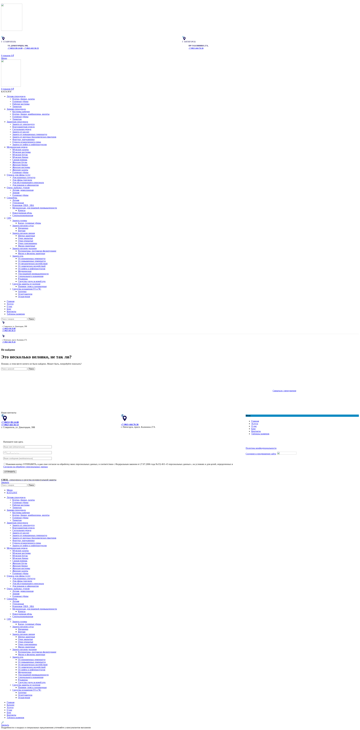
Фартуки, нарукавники (23, 139)
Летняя (15, 200)
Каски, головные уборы (29, 223)
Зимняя (15, 192)
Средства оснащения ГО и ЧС (26, 289)
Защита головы (19, 220)
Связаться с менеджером (284, 390)
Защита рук (17, 256)
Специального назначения (30, 276)
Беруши (21, 230)
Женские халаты (20, 170)
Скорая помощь (19, 159)
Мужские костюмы (21, 152)
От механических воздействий (33, 263)
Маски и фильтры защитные (31, 253)
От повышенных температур (32, 261)
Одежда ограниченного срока (26, 142)
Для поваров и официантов (25, 185)
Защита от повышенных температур (29, 134)
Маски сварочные (26, 246)
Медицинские (25, 271)
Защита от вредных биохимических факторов (34, 137)
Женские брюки (20, 165)
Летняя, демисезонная (22, 190)
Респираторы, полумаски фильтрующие (37, 251)
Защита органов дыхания (24, 248)
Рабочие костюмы (21, 104)
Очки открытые (25, 241)
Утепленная (18, 203)
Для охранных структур (23, 177)
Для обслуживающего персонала (28, 182)
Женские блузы (19, 162)
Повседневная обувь (22, 213)
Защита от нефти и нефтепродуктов (29, 144)
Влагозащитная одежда (23, 127)
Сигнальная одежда (21, 129)
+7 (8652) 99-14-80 (15, 48)
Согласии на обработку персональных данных (25, 467)
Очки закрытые (25, 238)
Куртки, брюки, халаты (23, 99)
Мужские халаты (20, 149)
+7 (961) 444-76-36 (196, 48)
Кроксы (21, 210)
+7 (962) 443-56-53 (31, 48)
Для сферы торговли (22, 180)
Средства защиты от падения (26, 284)
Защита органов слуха (23, 225)
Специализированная (22, 215)
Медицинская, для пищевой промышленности (34, 208)
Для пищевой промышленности (33, 274)
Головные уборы (20, 101)
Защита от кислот (20, 132)
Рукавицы (23, 279)
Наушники (23, 228)
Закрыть (5, 482)
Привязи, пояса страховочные (32, 286)
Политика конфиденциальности (261, 448)
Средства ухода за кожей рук (32, 281)
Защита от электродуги (23, 124)
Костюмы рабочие (21, 111)
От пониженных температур (31, 258)
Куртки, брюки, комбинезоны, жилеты (31, 114)
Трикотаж (17, 106)
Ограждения (24, 296)
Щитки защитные (26, 236)
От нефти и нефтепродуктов (31, 268)
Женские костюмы (21, 167)
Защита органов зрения (23, 233)
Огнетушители (25, 294)
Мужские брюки (20, 157)
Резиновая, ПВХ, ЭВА (23, 205)
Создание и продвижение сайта (261, 454)
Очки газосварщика (27, 243)
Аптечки (22, 291)
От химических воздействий (32, 266)
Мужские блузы (20, 154)
